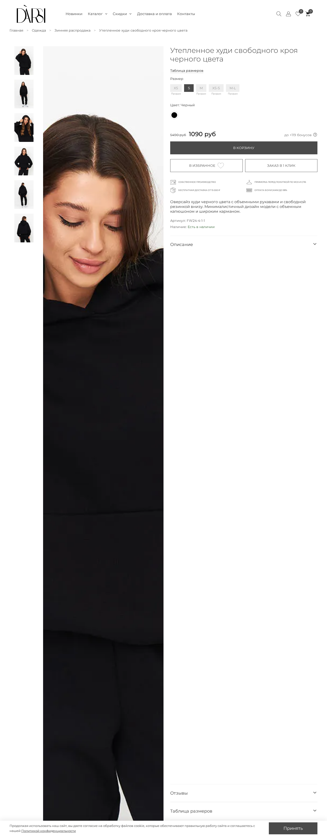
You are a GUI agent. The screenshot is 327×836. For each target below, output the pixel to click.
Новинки (74, 13)
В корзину (243, 148)
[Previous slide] (50, 447)
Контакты (186, 13)
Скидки (120, 13)
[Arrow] (314, 244)
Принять (293, 828)
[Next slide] (157, 447)
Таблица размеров (186, 70)
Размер (176, 79)
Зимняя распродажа (72, 30)
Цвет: (182, 105)
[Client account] (288, 13)
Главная (16, 30)
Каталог (95, 13)
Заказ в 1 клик (281, 165)
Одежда (39, 30)
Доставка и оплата (154, 13)
